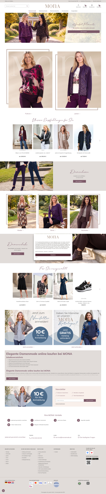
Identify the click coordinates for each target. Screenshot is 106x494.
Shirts (7, 457)
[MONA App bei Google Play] (95, 459)
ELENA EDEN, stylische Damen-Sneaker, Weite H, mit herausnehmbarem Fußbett (83, 302)
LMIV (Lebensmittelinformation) (44, 468)
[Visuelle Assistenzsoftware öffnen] (87, 483)
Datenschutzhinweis (60, 403)
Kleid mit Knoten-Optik (63, 301)
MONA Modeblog (74, 455)
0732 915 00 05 (36, 438)
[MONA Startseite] (52, 6)
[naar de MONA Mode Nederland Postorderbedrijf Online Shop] (12, 482)
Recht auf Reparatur (42, 472)
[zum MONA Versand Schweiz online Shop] (9, 482)
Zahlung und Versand (26, 451)
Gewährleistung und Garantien (44, 461)
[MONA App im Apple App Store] (88, 459)
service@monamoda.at (63, 437)
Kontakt (56, 451)
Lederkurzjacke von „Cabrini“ (42, 153)
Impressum (40, 455)
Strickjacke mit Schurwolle (83, 153)
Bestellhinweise (74, 453)
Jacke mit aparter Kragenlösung (63, 153)
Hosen (7, 459)
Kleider (7, 463)
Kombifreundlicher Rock (22, 301)
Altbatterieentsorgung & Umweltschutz (43, 464)
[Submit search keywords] (27, 6)
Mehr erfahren (12, 378)
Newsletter (24, 457)
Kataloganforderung (26, 459)
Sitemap (7, 451)
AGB (39, 453)
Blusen (7, 461)
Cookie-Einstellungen (42, 459)
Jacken (7, 455)
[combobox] (17, 6)
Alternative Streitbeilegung (43, 467)
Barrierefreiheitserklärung (43, 470)
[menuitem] (32, 11)
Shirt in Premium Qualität (42, 301)
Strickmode (8, 453)
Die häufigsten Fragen (87, 437)
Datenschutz (40, 457)
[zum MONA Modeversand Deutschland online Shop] (6, 482)
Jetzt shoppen (84, 31)
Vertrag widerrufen (42, 451)
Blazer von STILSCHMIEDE (22, 153)
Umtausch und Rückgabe (27, 453)
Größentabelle (73, 451)
